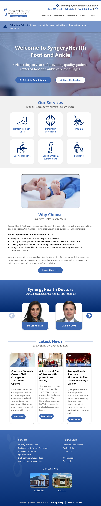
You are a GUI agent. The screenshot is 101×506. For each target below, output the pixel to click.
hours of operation (77, 25)
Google (68, 461)
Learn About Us (50, 270)
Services (58, 15)
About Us (45, 15)
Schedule (69, 9)
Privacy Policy (57, 502)
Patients (71, 15)
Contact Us (67, 451)
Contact (92, 15)
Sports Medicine (25, 454)
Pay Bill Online (84, 9)
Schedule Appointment (35, 80)
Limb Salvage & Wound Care (30, 458)
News (82, 15)
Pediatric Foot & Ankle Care (30, 461)
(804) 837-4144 (54, 9)
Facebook (69, 458)
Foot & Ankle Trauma (27, 451)
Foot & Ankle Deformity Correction (33, 448)
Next (87, 314)
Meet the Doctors (72, 80)
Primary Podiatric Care (28, 444)
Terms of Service (74, 502)
